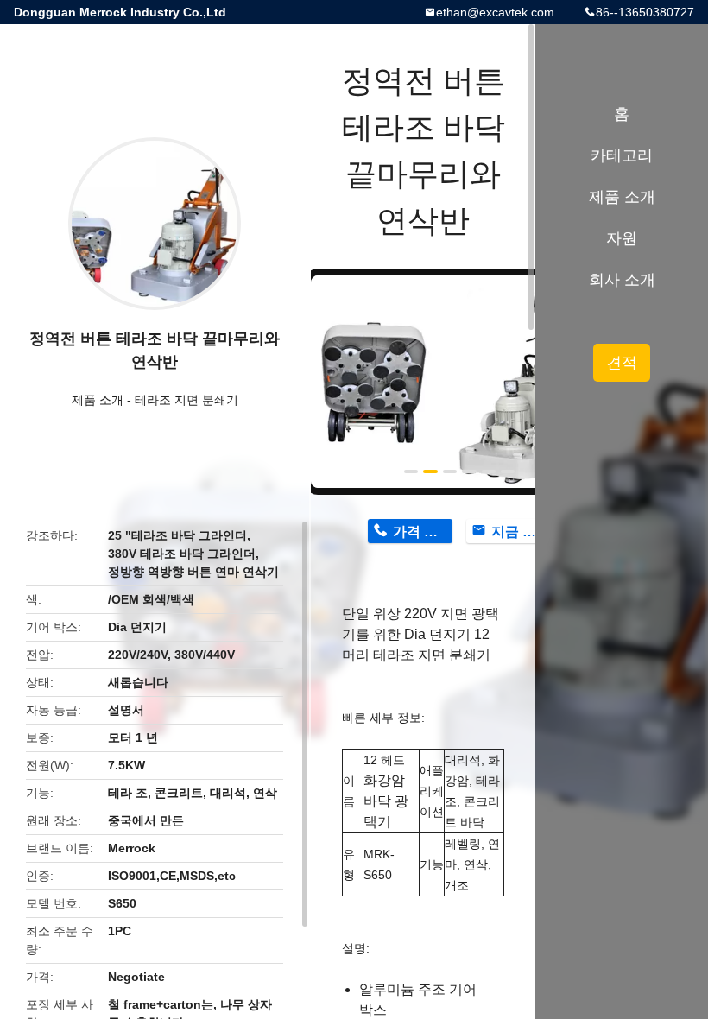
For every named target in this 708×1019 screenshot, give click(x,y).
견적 (621, 362)
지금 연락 (520, 531)
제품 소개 (97, 400)
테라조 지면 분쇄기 (186, 400)
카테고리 (622, 155)
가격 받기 (422, 531)
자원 (621, 238)
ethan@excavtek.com (495, 12)
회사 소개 (622, 279)
